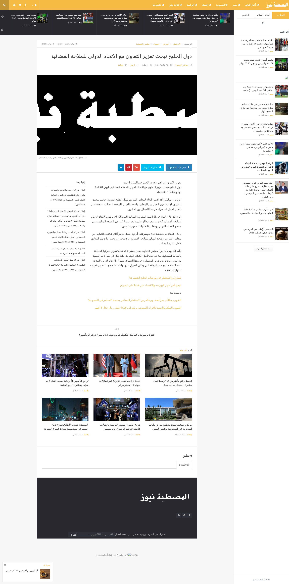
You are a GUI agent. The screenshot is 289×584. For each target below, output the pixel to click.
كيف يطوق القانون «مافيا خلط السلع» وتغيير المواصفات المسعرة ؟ (256, 213)
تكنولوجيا (157, 5)
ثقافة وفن (174, 5)
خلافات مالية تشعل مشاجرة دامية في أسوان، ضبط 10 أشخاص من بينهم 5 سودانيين (256, 43)
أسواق (166, 44)
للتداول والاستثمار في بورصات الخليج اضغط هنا (155, 277)
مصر (235, 5)
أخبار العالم (251, 5)
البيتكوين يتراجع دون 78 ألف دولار (22, 570)
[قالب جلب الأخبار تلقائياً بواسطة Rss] (113, 555)
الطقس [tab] (246, 15)
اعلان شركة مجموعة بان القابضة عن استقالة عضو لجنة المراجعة (68, 251)
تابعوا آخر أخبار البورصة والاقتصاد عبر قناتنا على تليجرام (150, 285)
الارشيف (176, 44)
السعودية (221, 5)
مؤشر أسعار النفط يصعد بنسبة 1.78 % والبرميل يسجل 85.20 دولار (23, 18)
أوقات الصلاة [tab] (263, 15)
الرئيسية (188, 44)
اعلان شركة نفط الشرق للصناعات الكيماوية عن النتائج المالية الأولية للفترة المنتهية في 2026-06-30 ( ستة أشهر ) (67, 264)
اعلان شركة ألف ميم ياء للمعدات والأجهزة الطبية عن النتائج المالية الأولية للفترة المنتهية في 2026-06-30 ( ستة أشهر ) (66, 237)
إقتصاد (205, 5)
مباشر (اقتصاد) (143, 44)
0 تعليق (145, 65)
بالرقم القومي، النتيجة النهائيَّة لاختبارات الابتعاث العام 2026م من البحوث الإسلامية (256, 167)
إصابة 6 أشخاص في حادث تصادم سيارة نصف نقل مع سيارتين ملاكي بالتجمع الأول (256, 108)
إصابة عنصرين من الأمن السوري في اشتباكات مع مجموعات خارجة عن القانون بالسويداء (257, 127)
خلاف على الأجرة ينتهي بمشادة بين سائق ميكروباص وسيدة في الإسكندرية (256, 147)
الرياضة (191, 5)
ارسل (132, 65)
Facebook (184, 464)
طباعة (120, 65)
